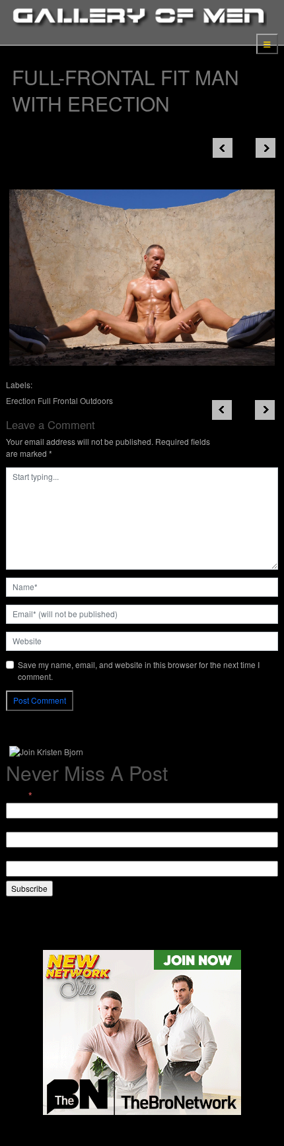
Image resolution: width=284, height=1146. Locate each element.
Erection (21, 400)
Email (19, 795)
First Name (25, 825)
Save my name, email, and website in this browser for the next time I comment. (139, 670)
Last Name (25, 854)
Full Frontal (58, 400)
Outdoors (96, 400)
